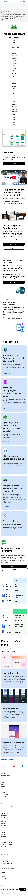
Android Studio (7, 471)
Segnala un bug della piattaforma (8, 856)
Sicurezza (3, 777)
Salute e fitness (4, 796)
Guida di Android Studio (6, 842)
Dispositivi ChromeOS (5, 813)
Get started (4, 6)
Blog (2, 784)
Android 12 (3, 834)
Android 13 (3, 832)
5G (1, 803)
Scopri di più (6, 408)
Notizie (2, 782)
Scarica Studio (4, 849)
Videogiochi (3, 792)
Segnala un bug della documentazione (9, 859)
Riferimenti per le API (5, 846)
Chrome (3, 874)
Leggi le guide (14, 248)
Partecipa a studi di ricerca (7, 863)
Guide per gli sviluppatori (6, 844)
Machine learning (5, 794)
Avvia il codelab (14, 163)
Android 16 (3, 825)
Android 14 (3, 830)
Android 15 (3, 827)
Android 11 (3, 836)
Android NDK (4, 851)
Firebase (3, 876)
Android (3, 773)
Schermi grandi (4, 809)
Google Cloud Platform (6, 878)
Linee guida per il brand (15, 885)
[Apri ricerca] (18, 1)
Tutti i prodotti (4, 881)
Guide (15, 569)
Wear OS (3, 811)
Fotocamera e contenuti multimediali (9, 798)
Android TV (3, 817)
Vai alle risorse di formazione (14, 318)
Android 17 (3, 823)
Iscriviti (23, 889)
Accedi (24, 1)
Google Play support (5, 861)
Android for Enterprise (6, 775)
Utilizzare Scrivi (7, 373)
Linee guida (14, 566)
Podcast (3, 786)
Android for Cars (4, 815)
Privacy (2, 801)
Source (2, 780)
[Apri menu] (2, 1)
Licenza (7, 885)
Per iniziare (6, 441)
